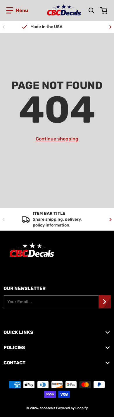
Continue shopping (57, 139)
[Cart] (104, 10)
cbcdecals (47, 408)
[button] (17, 10)
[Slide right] (110, 27)
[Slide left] (3, 27)
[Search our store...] (91, 10)
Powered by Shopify (72, 408)
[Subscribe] (105, 301)
